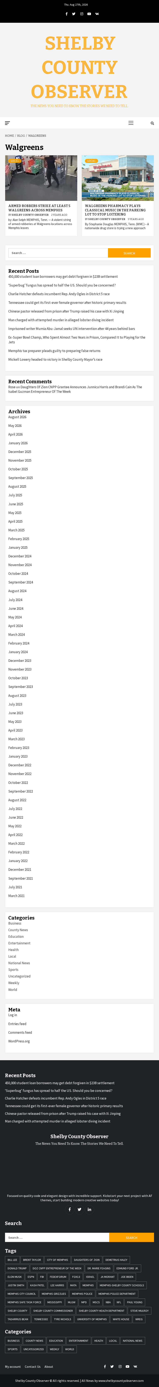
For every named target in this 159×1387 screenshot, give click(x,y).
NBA (108, 1302)
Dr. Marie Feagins (99, 1268)
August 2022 (17, 800)
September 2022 (20, 791)
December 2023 (19, 660)
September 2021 (20, 878)
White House (121, 1319)
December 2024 (19, 556)
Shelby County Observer (79, 67)
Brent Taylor (32, 1260)
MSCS (96, 1302)
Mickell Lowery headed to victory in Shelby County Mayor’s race (55, 359)
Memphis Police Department (117, 1294)
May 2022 (15, 826)
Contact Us (33, 1366)
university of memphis (92, 1319)
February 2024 (18, 643)
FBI (42, 1277)
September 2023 (20, 686)
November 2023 (19, 669)
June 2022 (15, 817)
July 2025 (15, 495)
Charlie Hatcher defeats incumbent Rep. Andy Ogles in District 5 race (59, 294)
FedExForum (58, 1277)
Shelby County (17, 1311)
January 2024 (18, 652)
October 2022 (18, 782)
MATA (73, 1285)
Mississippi (54, 1302)
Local (15, 160)
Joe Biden (127, 1277)
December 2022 (19, 765)
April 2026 (15, 434)
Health (13, 949)
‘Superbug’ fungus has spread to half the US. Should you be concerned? (62, 285)
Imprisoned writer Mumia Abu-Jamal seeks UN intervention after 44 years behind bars (71, 328)
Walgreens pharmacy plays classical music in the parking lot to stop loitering (115, 210)
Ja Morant (107, 1277)
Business (14, 923)
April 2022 (15, 834)
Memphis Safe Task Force (24, 1302)
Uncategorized (19, 976)
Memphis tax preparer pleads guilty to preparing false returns (54, 351)
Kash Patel (37, 1285)
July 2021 (15, 887)
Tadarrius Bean (18, 1319)
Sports (13, 969)
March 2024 (16, 634)
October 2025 (18, 469)
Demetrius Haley (116, 1260)
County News (18, 930)
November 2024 (19, 565)
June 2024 (15, 608)
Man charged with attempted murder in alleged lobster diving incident (61, 320)
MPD (84, 1302)
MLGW (71, 1302)
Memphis (88, 1285)
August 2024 (17, 591)
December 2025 (19, 451)
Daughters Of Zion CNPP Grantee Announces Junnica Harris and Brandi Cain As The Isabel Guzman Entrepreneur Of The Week (75, 389)
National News (19, 963)
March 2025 (16, 530)
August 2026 (17, 417)
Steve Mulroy (139, 1311)
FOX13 (76, 1277)
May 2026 (15, 425)
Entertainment (19, 943)
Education (16, 936)
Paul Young (134, 1302)
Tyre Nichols (62, 1319)
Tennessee (41, 1319)
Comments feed (20, 1032)
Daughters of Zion (87, 1260)
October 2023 (18, 678)
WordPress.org (19, 1041)
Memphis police (82, 1294)
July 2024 (15, 600)
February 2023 (18, 747)
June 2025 (15, 504)
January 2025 (18, 547)
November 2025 (19, 460)
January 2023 (18, 756)
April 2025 (15, 521)
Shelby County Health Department (101, 1311)
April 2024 (15, 626)
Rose (12, 387)
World (12, 989)
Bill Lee (12, 1260)
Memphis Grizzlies (54, 1294)
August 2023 (17, 695)
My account (13, 1366)
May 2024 (15, 617)
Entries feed (17, 1024)
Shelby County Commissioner (53, 1311)
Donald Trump (17, 1268)
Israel (90, 1277)
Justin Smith (16, 1285)
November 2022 (19, 773)
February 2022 (18, 852)
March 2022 (16, 843)
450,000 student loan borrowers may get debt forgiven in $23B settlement (63, 276)
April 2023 (15, 730)
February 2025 (18, 539)
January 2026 (18, 443)
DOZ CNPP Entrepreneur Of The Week (57, 1268)
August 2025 (17, 486)
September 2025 (20, 478)
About (49, 1366)
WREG (139, 1319)
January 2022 (18, 861)
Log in (12, 1015)
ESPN (31, 1277)
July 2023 (15, 704)
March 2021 (16, 896)
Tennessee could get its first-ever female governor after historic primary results (67, 302)
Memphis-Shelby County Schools (122, 1285)
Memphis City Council (22, 1294)
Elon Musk (15, 1277)
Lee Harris (57, 1285)
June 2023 (15, 713)
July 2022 (15, 808)
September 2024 (20, 582)
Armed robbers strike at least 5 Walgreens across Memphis (39, 208)
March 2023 (16, 739)
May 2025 (15, 512)
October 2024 (18, 573)
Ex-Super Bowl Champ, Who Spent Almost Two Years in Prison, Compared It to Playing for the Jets (76, 339)
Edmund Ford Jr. (128, 1268)
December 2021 (19, 869)
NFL (119, 1302)
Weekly (13, 983)
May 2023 (15, 721)
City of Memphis (57, 1260)
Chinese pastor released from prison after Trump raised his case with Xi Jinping (66, 311)
